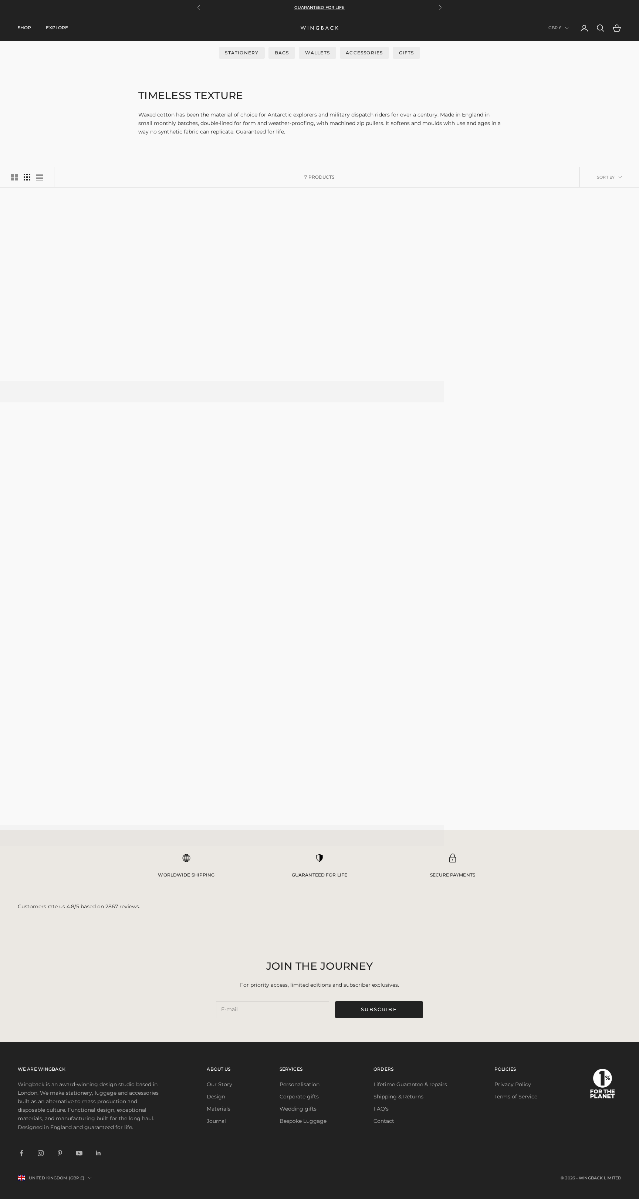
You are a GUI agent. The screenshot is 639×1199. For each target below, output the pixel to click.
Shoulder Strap (397, 543)
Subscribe (379, 1009)
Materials (218, 1108)
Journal (216, 1121)
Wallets (317, 52)
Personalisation (300, 1084)
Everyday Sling (241, 350)
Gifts (406, 52)
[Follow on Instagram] (40, 1153)
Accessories (364, 52)
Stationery (241, 52)
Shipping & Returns (398, 1096)
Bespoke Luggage (303, 1121)
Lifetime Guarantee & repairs (410, 1084)
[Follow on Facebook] (21, 1153)
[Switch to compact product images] (39, 177)
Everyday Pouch (85, 543)
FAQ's (381, 1108)
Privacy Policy (512, 1084)
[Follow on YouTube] (79, 1153)
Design (216, 1096)
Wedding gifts (298, 1108)
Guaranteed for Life (319, 7)
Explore (57, 27)
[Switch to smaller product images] (27, 177)
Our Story (219, 1084)
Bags (282, 52)
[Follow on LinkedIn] (98, 1153)
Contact (383, 1121)
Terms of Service (515, 1096)
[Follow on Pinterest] (60, 1153)
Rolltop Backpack (85, 350)
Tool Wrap (554, 350)
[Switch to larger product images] (14, 177)
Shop (24, 27)
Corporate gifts (299, 1096)
